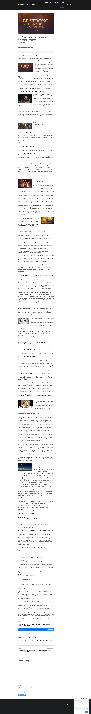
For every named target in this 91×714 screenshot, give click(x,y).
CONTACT (62, 7)
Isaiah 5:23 (30, 355)
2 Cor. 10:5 (37, 224)
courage (29, 640)
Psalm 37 (20, 643)
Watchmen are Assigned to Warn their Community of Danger (45, 651)
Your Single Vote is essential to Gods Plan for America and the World (27, 651)
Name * (19, 685)
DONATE (62, 2)
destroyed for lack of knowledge (48, 640)
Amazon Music (35, 633)
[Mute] (48, 629)
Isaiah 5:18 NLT (21, 335)
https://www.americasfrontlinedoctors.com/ (34, 88)
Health (35, 637)
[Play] (20, 629)
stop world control (50, 643)
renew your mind (29, 643)
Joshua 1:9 (35, 55)
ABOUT (50, 2)
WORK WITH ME (56, 2)
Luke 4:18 (22, 509)
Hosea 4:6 (19, 574)
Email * (31, 685)
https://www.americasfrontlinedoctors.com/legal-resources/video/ (31, 91)
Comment (19, 667)
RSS (48, 633)
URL (42, 685)
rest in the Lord (35, 643)
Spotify (30, 633)
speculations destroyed (42, 643)
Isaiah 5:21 (43, 342)
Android (40, 633)
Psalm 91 (24, 643)
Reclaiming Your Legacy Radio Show (26, 5)
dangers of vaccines (39, 640)
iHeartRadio (44, 633)
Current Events (30, 637)
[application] (36, 629)
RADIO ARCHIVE (45, 2)
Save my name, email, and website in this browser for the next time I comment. (34, 692)
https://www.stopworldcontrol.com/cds (25, 373)
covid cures (33, 640)
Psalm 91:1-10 (20, 497)
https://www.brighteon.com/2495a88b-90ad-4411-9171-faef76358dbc (32, 530)
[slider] (51, 629)
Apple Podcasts (25, 633)
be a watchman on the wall (22, 640)
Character (25, 637)
